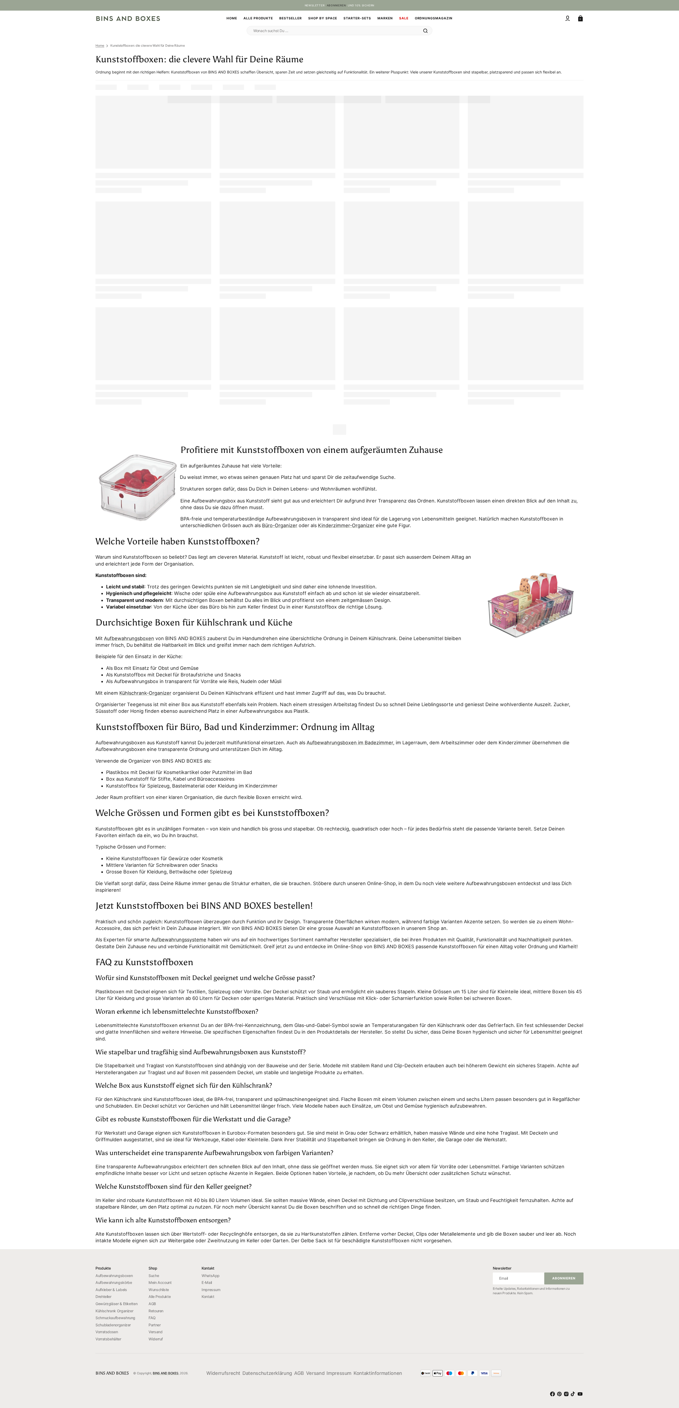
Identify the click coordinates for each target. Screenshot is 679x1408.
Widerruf (156, 1339)
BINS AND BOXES (166, 1373)
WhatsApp (211, 1275)
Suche (154, 1275)
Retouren (156, 1311)
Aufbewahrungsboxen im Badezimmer (350, 742)
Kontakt (208, 1296)
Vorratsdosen (106, 1332)
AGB (152, 1303)
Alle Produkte (160, 1296)
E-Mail (207, 1282)
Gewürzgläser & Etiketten (116, 1303)
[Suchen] (425, 31)
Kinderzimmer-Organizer (346, 525)
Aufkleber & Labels (111, 1289)
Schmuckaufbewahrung (115, 1317)
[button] (567, 18)
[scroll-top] (666, 1373)
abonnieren (336, 5)
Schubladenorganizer (113, 1325)
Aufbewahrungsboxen (129, 638)
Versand (155, 1332)
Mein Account (160, 1282)
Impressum (211, 1289)
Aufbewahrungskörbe (113, 1282)
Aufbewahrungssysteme (178, 939)
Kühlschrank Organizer (114, 1311)
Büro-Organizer (279, 525)
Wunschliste (159, 1289)
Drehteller (103, 1296)
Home (99, 45)
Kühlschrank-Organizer (145, 693)
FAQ (152, 1317)
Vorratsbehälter (108, 1339)
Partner (154, 1325)
